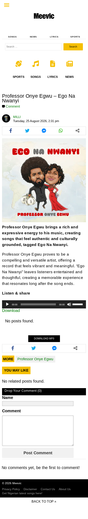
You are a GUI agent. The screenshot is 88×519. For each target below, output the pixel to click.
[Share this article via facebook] (10, 131)
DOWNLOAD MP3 (44, 338)
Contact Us (48, 489)
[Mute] (69, 304)
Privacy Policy (11, 489)
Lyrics (54, 37)
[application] (44, 304)
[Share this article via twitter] (27, 131)
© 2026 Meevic (11, 483)
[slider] (78, 304)
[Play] (7, 304)
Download (11, 310)
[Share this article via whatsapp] (60, 131)
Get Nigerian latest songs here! (22, 493)
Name (7, 397)
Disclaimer (30, 489)
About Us (65, 489)
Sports (75, 37)
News (33, 37)
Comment (13, 106)
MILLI (17, 117)
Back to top (43, 501)
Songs (12, 37)
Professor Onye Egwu (35, 359)
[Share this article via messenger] (44, 131)
